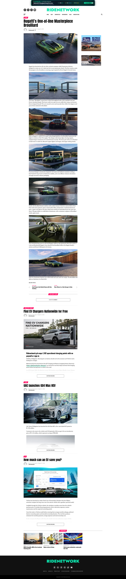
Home (48, 14)
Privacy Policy (57, 571)
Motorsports (64, 14)
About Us (45, 571)
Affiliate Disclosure (65, 571)
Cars (52, 14)
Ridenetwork (31, 30)
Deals (70, 14)
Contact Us (50, 571)
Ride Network (31, 316)
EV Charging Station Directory (77, 571)
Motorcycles (57, 14)
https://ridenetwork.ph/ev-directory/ (36, 365)
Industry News (76, 14)
